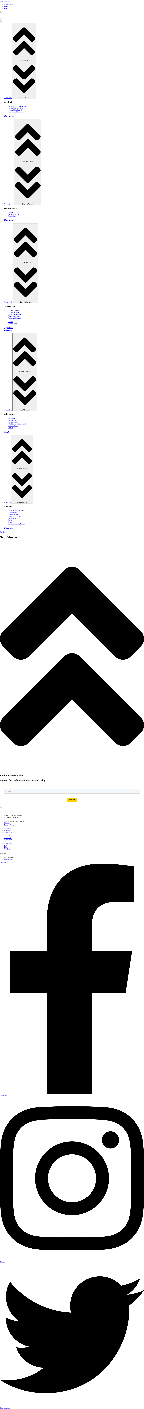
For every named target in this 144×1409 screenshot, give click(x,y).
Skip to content (5, 1)
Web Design (8, 821)
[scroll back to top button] (72, 771)
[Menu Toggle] (1, 19)
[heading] (8, 828)
